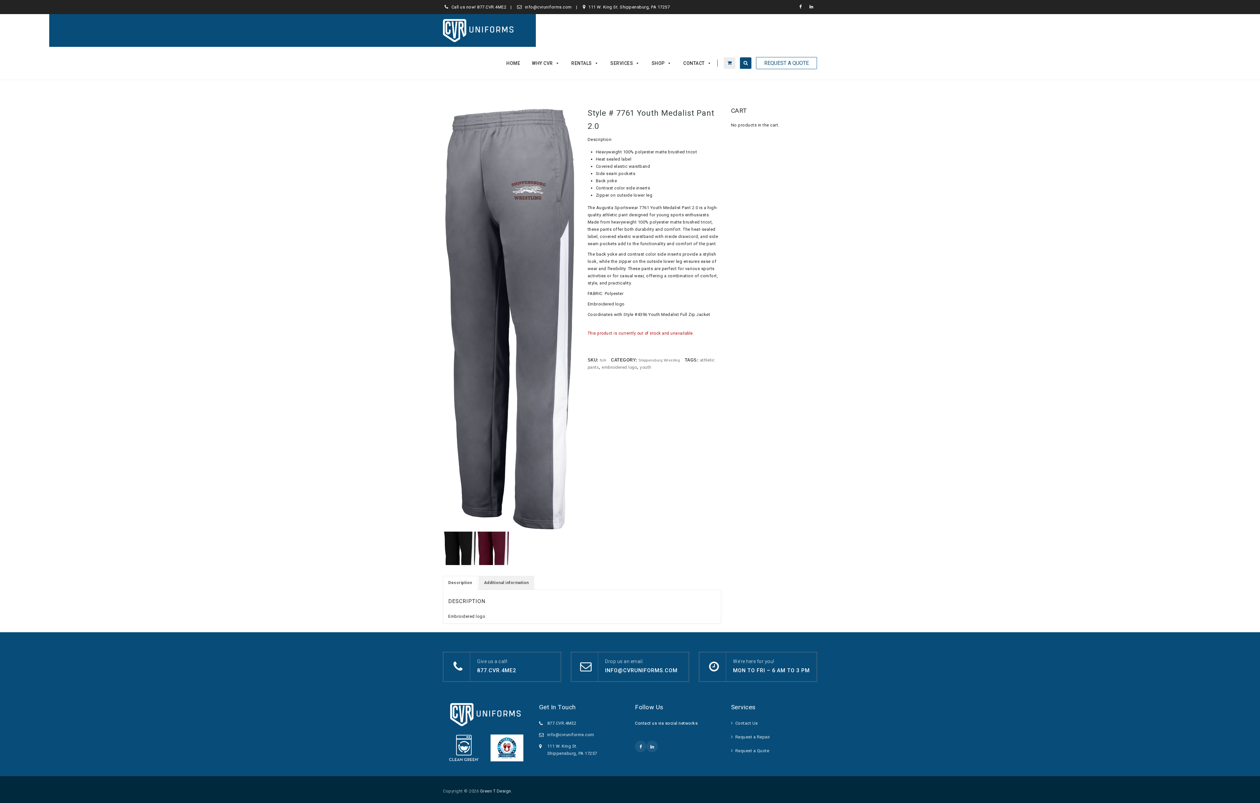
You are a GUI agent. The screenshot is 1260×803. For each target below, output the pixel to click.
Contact (694, 63)
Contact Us (746, 723)
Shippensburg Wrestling (659, 360)
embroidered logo (619, 367)
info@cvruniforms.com (548, 7)
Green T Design (495, 791)
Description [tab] (460, 582)
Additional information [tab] (506, 582)
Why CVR (542, 63)
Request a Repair (752, 736)
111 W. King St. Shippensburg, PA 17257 (629, 7)
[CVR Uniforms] (479, 30)
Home (513, 63)
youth (645, 367)
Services (621, 63)
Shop (658, 63)
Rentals (581, 63)
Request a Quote (752, 750)
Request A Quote (786, 63)
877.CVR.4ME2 (491, 7)
